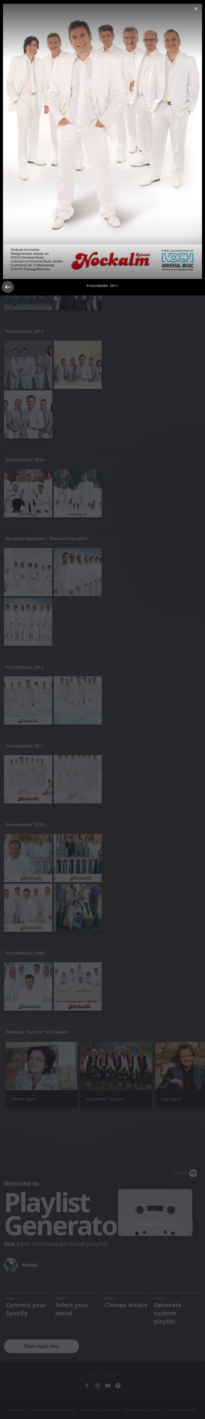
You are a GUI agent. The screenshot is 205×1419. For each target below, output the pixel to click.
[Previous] (8, 287)
